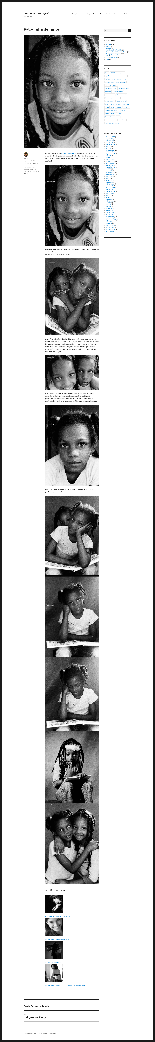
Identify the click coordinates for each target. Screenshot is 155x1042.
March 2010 (109, 210)
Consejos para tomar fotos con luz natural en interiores (65, 985)
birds (113, 79)
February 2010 (110, 212)
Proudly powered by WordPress (47, 1033)
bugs (117, 82)
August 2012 (109, 176)
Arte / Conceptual (78, 14)
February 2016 (110, 140)
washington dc (109, 123)
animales (118, 76)
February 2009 (110, 225)
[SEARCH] (129, 30)
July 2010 (108, 203)
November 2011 (110, 188)
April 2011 (108, 197)
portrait (37, 171)
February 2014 (110, 159)
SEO (107, 56)
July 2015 (108, 146)
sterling (113, 113)
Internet (108, 48)
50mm (107, 72)
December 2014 (110, 150)
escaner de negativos (68, 153)
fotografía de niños (29, 171)
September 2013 (110, 167)
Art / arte (108, 44)
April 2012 (109, 180)
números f (118, 107)
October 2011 (109, 190)
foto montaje (109, 98)
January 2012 (109, 186)
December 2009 (110, 216)
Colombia (108, 85)
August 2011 (109, 193)
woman (117, 123)
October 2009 (110, 218)
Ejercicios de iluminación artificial (58, 916)
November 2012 (110, 174)
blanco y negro (109, 82)
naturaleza (126, 104)
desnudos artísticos (110, 88)
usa (119, 120)
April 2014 (109, 157)
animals (125, 76)
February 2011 (110, 201)
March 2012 (109, 182)
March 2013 (109, 171)
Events (108, 46)
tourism (119, 113)
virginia (124, 120)
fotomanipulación (121, 94)
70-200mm (114, 72)
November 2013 (110, 163)
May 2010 (108, 207)
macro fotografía (121, 101)
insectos (116, 98)
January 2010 (109, 214)
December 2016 (110, 137)
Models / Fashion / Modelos (114, 50)
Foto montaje (98, 14)
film (35, 169)
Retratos (108, 14)
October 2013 (109, 165)
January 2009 (110, 227)
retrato (26, 173)
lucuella (26, 158)
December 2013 (110, 161)
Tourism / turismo (111, 57)
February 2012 (110, 184)
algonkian (122, 72)
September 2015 (110, 144)
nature (107, 107)
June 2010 (108, 205)
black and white (28, 166)
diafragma (108, 91)
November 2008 (110, 231)
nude (112, 107)
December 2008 (110, 229)
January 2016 (109, 142)
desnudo (115, 85)
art (129, 76)
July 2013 (108, 169)
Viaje (89, 14)
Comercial (117, 14)
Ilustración (127, 14)
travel (118, 116)
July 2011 (108, 195)
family (31, 169)
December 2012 (110, 173)
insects (123, 98)
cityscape (123, 82)
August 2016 (109, 139)
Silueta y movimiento (53, 962)
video (107, 59)
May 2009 (109, 222)
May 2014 (108, 156)
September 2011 (110, 191)
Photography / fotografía (31, 163)
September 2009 (111, 220)
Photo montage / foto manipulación (116, 52)
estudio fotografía (118, 91)
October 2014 (109, 152)
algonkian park (109, 76)
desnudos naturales (123, 88)
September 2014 (110, 154)
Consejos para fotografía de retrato (58, 939)
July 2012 (108, 178)
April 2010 (109, 208)
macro (112, 101)
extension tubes (109, 94)
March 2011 (109, 199)
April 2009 (109, 223)
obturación (126, 107)
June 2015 (108, 148)
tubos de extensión (110, 120)
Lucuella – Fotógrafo (37, 13)
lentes (107, 101)
